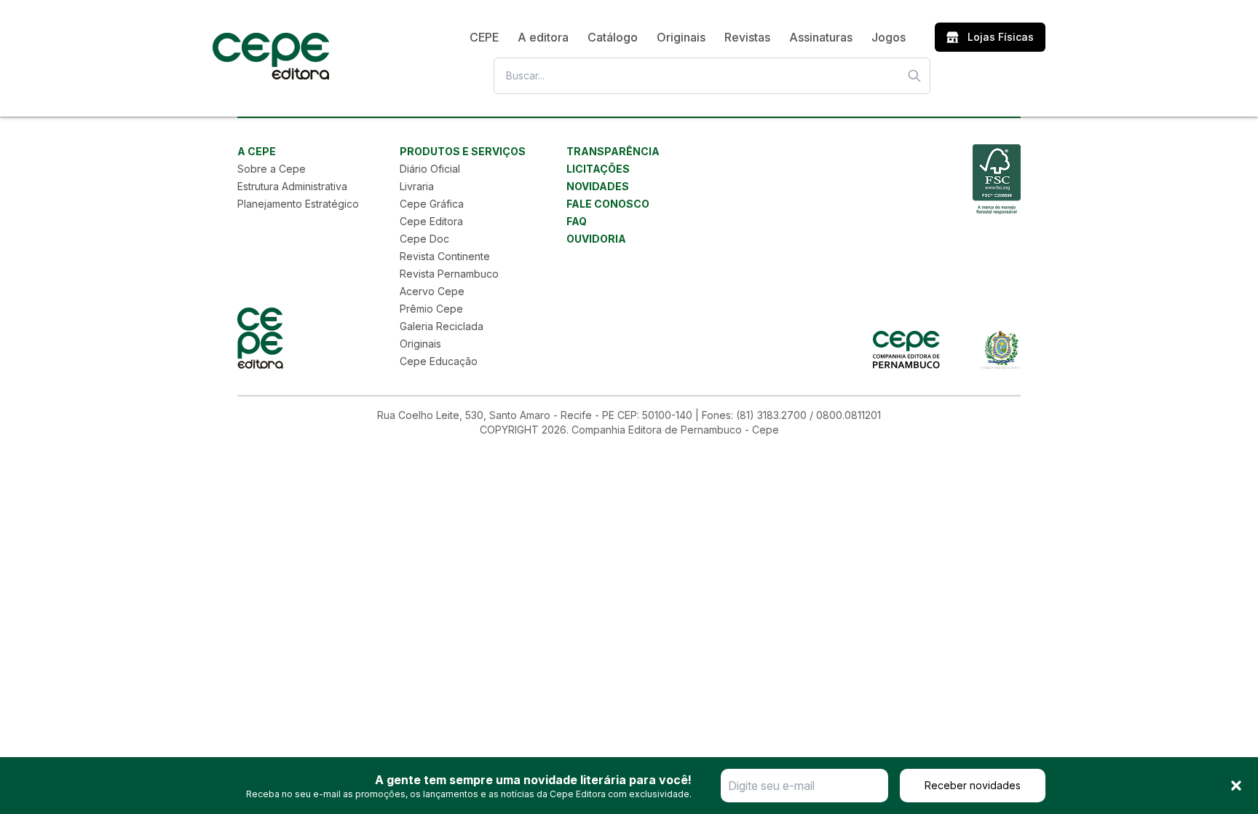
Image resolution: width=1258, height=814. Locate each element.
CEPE (484, 37)
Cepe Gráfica (432, 203)
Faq (576, 221)
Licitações (598, 169)
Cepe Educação (439, 361)
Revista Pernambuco (449, 273)
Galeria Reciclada (441, 326)
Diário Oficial (430, 169)
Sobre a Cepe (271, 169)
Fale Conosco (607, 203)
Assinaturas (820, 37)
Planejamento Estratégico (298, 203)
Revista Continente (445, 256)
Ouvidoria (596, 238)
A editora (543, 37)
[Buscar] (914, 76)
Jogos (888, 37)
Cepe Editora (431, 221)
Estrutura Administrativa (292, 186)
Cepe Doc (424, 238)
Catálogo (613, 37)
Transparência (613, 151)
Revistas (747, 37)
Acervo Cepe (432, 291)
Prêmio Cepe (431, 308)
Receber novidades (973, 785)
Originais (681, 37)
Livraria (417, 186)
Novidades (597, 186)
